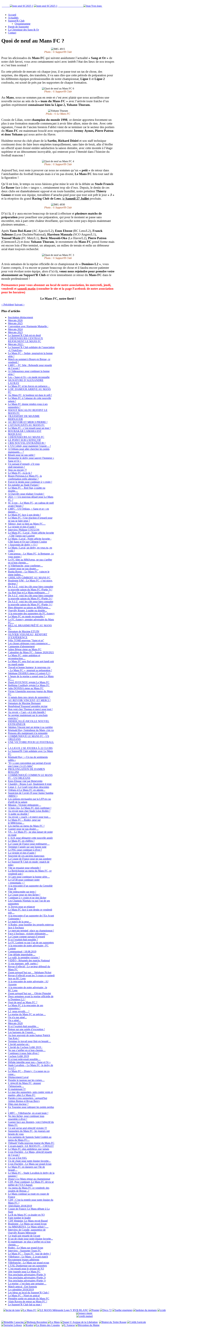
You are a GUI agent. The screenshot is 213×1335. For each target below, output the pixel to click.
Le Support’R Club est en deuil (24, 335)
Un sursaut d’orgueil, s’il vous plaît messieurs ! (24, 465)
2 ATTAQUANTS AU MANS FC (26, 425)
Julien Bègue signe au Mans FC (24, 649)
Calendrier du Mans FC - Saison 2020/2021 (31, 652)
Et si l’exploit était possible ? (23, 939)
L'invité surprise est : (19, 1044)
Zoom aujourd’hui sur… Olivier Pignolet (29, 993)
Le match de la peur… (19, 921)
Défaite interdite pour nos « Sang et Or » (29, 1062)
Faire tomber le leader (19, 1217)
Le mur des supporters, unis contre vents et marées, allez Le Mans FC (30, 1094)
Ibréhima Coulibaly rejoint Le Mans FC (29, 685)
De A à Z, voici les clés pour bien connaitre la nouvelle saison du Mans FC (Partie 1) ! (30, 603)
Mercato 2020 (15, 1023)
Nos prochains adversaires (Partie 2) (27, 1277)
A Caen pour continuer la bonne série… (29, 876)
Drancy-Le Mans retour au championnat (29, 1178)
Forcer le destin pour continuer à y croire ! (30, 481)
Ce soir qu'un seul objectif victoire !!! (27, 1128)
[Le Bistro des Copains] (47, 1325)
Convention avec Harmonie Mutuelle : (28, 326)
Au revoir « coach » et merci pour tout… (29, 816)
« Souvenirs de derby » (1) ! (22, 544)
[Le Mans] (54, 1322)
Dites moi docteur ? (18, 1104)
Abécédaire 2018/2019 (20, 1205)
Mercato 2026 (15, 320)
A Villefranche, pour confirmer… (25, 565)
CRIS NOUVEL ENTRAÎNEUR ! (26, 443)
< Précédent (7, 304)
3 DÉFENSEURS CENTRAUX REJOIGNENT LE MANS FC (25, 340)
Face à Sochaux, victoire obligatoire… (28, 933)
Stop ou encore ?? (17, 469)
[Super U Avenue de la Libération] (79, 1322)
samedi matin (26, 288)
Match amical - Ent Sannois (22, 1286)
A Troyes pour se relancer (21, 906)
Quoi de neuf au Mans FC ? (22, 1002)
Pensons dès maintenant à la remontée (28, 733)
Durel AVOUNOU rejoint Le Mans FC (28, 682)
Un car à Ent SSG (17, 1158)
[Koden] (28, 1325)
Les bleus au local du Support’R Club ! (28, 1292)
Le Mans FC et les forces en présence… (29, 386)
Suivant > (19, 304)
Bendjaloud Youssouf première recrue (27, 706)
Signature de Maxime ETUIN (23, 631)
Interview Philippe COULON (23, 529)
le (75, 198)
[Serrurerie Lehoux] (11, 1325)
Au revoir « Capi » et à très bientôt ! (27, 712)
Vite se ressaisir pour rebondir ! (24, 867)
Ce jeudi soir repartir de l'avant (24, 1235)
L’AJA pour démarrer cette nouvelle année (30, 837)
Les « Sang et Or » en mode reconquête (29, 377)
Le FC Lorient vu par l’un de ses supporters (31, 942)
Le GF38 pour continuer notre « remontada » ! (24, 881)
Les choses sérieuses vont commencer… (29, 643)
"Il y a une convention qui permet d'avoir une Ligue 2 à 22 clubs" (29, 764)
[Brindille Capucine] (12, 1322)
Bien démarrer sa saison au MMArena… (29, 607)
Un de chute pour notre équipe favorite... (29, 1161)
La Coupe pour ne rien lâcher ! (24, 894)
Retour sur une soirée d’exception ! (26, 1029)
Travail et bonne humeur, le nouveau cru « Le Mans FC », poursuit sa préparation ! (30, 669)
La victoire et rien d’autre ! (22, 526)
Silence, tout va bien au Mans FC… (27, 523)
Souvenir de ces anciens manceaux (26, 855)
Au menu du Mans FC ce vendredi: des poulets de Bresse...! (28, 1189)
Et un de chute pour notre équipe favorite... (30, 1238)
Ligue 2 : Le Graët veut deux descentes (28, 787)
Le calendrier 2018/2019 (21, 1289)
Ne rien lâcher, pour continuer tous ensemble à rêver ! (26, 1117)
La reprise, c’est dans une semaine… (27, 1283)
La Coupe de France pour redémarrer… (29, 843)
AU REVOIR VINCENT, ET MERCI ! (29, 700)
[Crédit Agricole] (136, 1322)
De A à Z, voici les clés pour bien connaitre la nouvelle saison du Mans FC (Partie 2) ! (30, 597)
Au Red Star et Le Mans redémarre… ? (28, 592)
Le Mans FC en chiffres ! (21, 840)
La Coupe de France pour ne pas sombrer (29, 858)
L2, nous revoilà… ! (18, 1011)
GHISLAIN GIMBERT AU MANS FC (29, 577)
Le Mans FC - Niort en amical (24, 1295)
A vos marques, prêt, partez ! (23, 963)
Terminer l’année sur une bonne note (27, 846)
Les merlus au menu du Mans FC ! (26, 825)
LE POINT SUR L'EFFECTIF (24, 440)
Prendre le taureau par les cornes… (26, 1080)
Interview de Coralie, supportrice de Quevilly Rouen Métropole (27, 1231)
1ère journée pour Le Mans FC (24, 1271)
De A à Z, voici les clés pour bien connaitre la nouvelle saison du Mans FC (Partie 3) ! (30, 588)
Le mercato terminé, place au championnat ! (31, 930)
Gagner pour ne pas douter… (23, 568)
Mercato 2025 (15, 323)
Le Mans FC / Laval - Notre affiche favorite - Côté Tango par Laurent (31, 534)
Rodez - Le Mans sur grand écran (25, 1247)
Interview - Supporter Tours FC (24, 1250)
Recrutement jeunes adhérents (23, 1259)
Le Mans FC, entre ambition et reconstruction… (24, 657)
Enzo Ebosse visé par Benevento (25, 781)
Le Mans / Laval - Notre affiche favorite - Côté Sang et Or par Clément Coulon (29, 540)
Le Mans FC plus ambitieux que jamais (28, 1149)
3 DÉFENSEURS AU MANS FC (26, 437)
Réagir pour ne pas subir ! (21, 455)
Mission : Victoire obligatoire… (24, 805)
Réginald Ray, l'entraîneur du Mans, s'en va (31, 730)
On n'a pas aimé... (17, 1017)
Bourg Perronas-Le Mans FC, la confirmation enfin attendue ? (25, 477)
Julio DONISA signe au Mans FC (26, 688)
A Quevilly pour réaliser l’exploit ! (26, 493)
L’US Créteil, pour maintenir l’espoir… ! (29, 446)
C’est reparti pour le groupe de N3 (26, 1268)
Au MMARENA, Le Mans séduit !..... (28, 1226)
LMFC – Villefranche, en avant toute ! (28, 1113)
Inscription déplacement (20, 317)
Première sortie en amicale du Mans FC (28, 1298)
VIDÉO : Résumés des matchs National (29, 960)
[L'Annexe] (68, 1325)
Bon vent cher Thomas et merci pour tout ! (30, 709)
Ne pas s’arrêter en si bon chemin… (27, 1050)
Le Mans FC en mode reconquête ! (26, 616)
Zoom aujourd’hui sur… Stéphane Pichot (29, 972)
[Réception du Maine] (88, 1325)
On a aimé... (14, 1020)
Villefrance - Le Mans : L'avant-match (28, 1256)
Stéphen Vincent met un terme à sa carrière (30, 727)
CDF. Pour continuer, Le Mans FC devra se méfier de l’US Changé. (31, 1183)
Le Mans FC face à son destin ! (24, 514)
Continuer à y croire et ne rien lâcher (27, 897)
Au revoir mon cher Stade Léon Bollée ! (29, 811)
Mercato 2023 (15, 332)
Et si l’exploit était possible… (23, 1026)
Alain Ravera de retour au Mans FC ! (27, 1301)
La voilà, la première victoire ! (24, 957)
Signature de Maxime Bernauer (24, 703)
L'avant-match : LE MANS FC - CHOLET (31, 1146)
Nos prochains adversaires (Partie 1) (27, 1280)
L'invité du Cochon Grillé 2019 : (25, 1047)
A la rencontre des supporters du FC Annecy (31, 613)
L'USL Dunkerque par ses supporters (27, 1265)
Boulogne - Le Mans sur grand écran (27, 1223)
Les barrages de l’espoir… (22, 1032)
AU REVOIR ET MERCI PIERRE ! (27, 422)
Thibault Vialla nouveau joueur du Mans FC (31, 1143)
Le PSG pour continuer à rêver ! (25, 849)
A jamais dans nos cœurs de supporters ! (29, 697)
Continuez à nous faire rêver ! (23, 1053)
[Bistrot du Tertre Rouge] (112, 1322)
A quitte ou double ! (18, 814)
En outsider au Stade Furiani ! (23, 484)
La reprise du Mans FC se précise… (27, 1014)
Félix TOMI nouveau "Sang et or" (26, 640)
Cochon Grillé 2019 (18, 1056)
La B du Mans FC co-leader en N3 (26, 1214)
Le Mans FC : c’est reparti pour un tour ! (29, 428)
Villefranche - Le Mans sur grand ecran (28, 1262)
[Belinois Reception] (36, 1322)
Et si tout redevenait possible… (24, 1059)
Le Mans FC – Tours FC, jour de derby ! (29, 1253)
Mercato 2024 (15, 329)
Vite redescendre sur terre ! (22, 891)
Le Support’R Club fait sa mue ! (25, 1304)
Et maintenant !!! (17, 1089)
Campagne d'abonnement (21, 646)
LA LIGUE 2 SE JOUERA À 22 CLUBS (30, 748)
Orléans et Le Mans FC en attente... (26, 790)
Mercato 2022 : (16, 344)
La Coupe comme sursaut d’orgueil (26, 936)
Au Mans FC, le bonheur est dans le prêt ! (30, 395)
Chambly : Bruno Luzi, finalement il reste (30, 784)
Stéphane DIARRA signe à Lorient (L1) (29, 673)
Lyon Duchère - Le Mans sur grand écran (29, 1163)
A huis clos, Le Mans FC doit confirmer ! (29, 808)
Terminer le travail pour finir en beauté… (29, 1041)
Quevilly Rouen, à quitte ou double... (27, 610)
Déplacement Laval (18, 1077)
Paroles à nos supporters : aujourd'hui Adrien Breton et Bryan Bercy (27, 1100)
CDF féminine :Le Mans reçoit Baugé (28, 1220)
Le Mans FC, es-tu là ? (20, 472)
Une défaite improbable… (21, 954)
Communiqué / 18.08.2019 (22, 951)
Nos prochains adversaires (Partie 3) (27, 1274)
